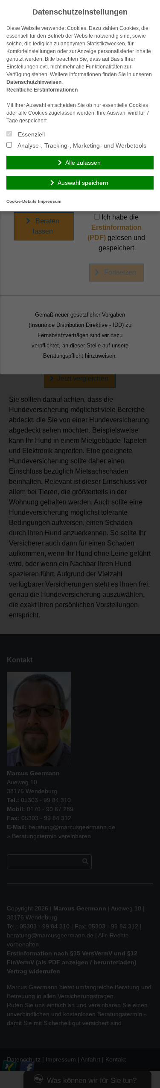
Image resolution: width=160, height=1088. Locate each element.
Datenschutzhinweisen (33, 82)
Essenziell (30, 134)
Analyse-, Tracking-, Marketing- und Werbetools (81, 145)
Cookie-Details (21, 201)
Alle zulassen (83, 162)
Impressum (49, 201)
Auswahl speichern (83, 182)
